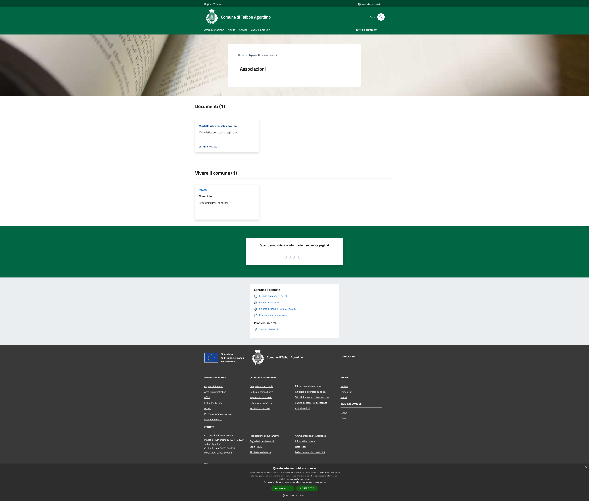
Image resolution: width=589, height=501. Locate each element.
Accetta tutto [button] (282, 488)
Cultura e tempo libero (261, 392)
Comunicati (346, 392)
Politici (207, 408)
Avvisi (344, 397)
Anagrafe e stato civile (261, 386)
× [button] (585, 467)
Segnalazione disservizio (262, 441)
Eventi (344, 418)
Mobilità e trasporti (260, 408)
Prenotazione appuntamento (264, 436)
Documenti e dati (213, 419)
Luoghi (344, 412)
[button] (294, 495)
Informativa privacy (305, 441)
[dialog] (294, 482)
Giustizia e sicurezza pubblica (310, 392)
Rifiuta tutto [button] (307, 488)
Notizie (344, 386)
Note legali (300, 447)
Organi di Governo (213, 386)
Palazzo (203, 189)
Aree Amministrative (215, 392)
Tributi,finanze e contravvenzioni (312, 397)
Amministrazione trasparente (310, 436)
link (323, 482)
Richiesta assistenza (260, 452)
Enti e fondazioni (213, 403)
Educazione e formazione (308, 386)
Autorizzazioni (302, 408)
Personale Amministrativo (217, 414)
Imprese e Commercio (261, 397)
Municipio (205, 196)
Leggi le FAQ (256, 447)
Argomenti (254, 55)
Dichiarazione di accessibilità (310, 452)
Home (241, 55)
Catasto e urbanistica (261, 403)
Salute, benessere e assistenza (311, 403)
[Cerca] (381, 17)
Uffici (207, 397)
